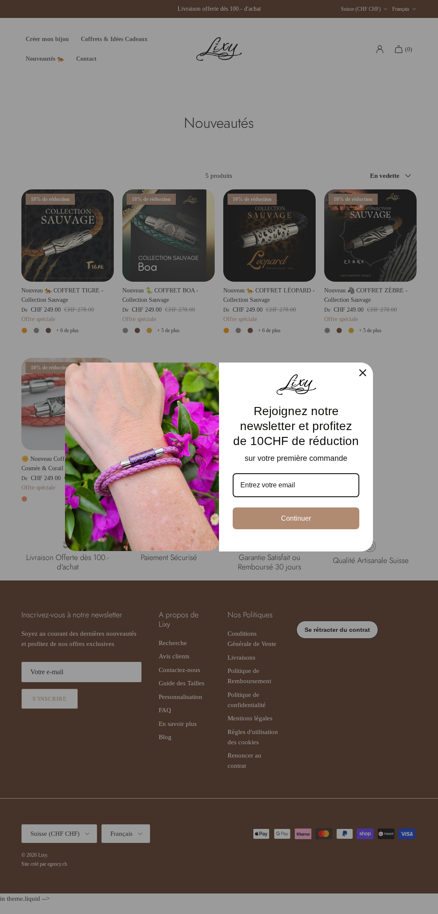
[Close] (362, 373)
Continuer (296, 518)
